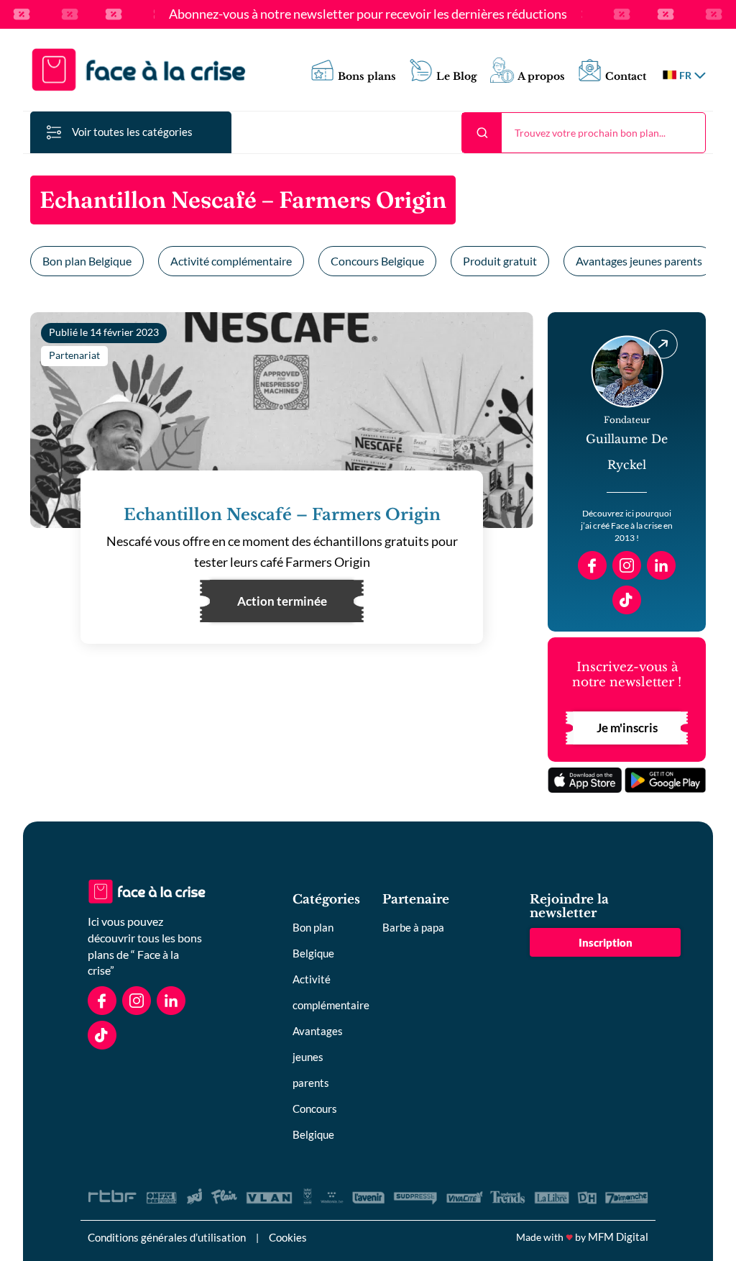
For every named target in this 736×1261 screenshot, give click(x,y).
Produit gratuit (500, 261)
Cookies (288, 1237)
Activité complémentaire (231, 261)
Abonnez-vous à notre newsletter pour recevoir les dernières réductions (368, 14)
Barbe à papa (413, 927)
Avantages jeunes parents (639, 261)
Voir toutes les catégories (132, 131)
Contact (625, 76)
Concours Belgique (377, 261)
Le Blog (456, 76)
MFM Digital (618, 1236)
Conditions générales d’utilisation (167, 1237)
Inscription (605, 942)
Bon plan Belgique (87, 261)
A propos (541, 76)
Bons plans (367, 76)
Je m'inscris (627, 727)
